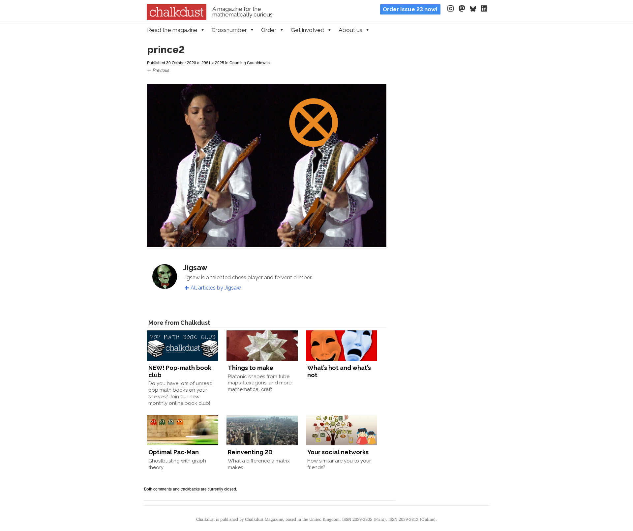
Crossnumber (229, 30)
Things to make (250, 367)
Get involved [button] (307, 30)
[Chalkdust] (176, 17)
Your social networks (338, 452)
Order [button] (269, 30)
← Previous (158, 70)
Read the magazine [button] (172, 30)
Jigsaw (195, 267)
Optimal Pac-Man (173, 452)
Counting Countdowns (249, 62)
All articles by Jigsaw (216, 288)
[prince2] (266, 242)
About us (350, 30)
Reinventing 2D (250, 452)
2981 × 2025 (212, 62)
